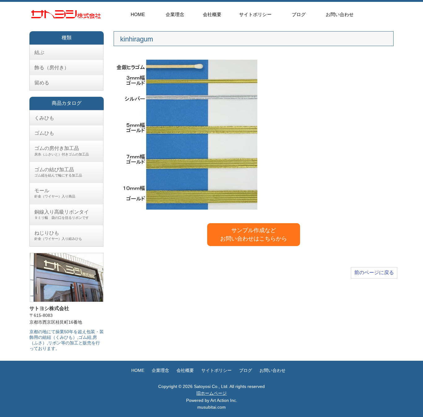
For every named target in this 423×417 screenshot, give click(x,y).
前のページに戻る (374, 272)
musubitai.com (211, 407)
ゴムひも (44, 133)
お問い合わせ (340, 14)
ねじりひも (58, 235)
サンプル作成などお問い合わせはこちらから (253, 234)
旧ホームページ (211, 393)
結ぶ (39, 52)
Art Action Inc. (223, 400)
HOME (138, 14)
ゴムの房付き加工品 (61, 151)
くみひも (44, 118)
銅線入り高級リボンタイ (61, 214)
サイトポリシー (255, 14)
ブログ (299, 14)
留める (41, 82)
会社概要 (212, 14)
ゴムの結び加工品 (58, 172)
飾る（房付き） (51, 67)
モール (54, 193)
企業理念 (175, 14)
